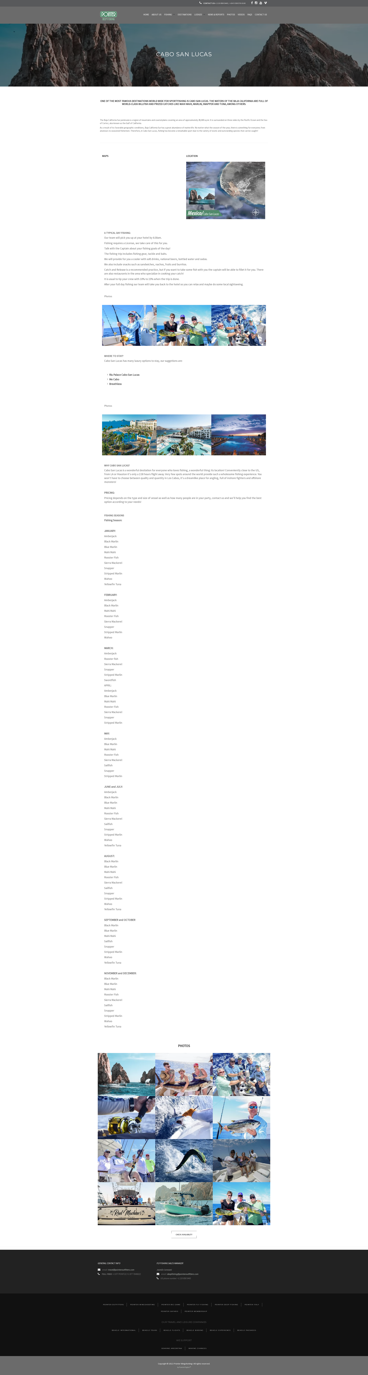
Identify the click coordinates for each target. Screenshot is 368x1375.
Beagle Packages (246, 1330)
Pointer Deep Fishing (226, 1305)
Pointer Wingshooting (142, 1305)
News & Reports (216, 14)
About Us (156, 14)
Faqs (249, 14)
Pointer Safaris (169, 1311)
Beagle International (124, 1330)
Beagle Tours (149, 1330)
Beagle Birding (195, 1330)
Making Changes (198, 1348)
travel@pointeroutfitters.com (121, 1269)
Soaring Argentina (171, 1348)
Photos (231, 14)
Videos (241, 14)
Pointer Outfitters (113, 1305)
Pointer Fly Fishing (197, 1305)
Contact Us (261, 14)
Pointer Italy (252, 1305)
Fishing (168, 14)
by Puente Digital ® (184, 1367)
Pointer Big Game (171, 1305)
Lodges (198, 14)
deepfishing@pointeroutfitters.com (182, 1274)
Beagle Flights (172, 1330)
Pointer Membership (196, 1311)
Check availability (184, 1234)
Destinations (185, 14)
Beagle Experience (220, 1330)
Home (146, 14)
